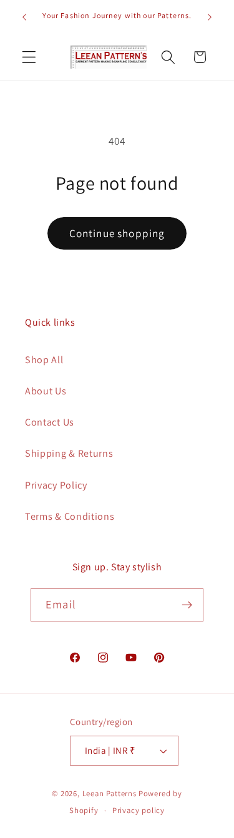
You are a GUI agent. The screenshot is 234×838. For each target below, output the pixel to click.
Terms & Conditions (69, 516)
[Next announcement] (209, 17)
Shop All (44, 359)
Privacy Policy (56, 485)
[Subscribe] (187, 605)
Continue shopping (117, 233)
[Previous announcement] (24, 17)
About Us (46, 390)
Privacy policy (138, 810)
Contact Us (49, 422)
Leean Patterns (109, 793)
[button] (29, 57)
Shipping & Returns (69, 453)
